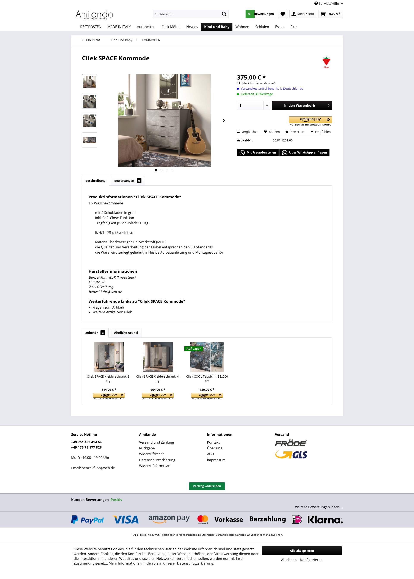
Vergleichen (250, 132)
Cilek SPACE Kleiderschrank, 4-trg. (158, 378)
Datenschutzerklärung (157, 460)
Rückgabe (147, 448)
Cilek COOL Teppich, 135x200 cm (207, 378)
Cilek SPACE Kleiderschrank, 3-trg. (109, 378)
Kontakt (213, 442)
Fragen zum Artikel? (108, 307)
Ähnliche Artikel (126, 333)
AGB (210, 454)
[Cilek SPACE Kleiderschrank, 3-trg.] (108, 357)
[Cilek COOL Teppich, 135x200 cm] (207, 357)
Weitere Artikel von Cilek (112, 312)
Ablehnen (289, 559)
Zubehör (94, 333)
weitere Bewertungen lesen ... (319, 507)
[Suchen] (224, 14)
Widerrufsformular (154, 465)
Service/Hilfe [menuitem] (329, 3)
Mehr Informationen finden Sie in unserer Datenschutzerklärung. (161, 563)
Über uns (214, 448)
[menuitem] (191, 14)
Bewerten (297, 132)
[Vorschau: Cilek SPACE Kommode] (89, 81)
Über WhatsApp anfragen (307, 152)
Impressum (216, 460)
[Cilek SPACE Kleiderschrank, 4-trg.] (158, 357)
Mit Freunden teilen (261, 152)
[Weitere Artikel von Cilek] (326, 62)
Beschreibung (95, 181)
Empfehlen (322, 132)
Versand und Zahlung (156, 442)
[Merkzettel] (282, 14)
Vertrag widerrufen (207, 486)
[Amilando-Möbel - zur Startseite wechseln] (94, 15)
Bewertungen (127, 181)
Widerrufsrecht (151, 454)
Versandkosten (225, 535)
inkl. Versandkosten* (262, 83)
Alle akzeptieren (302, 551)
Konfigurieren (311, 559)
